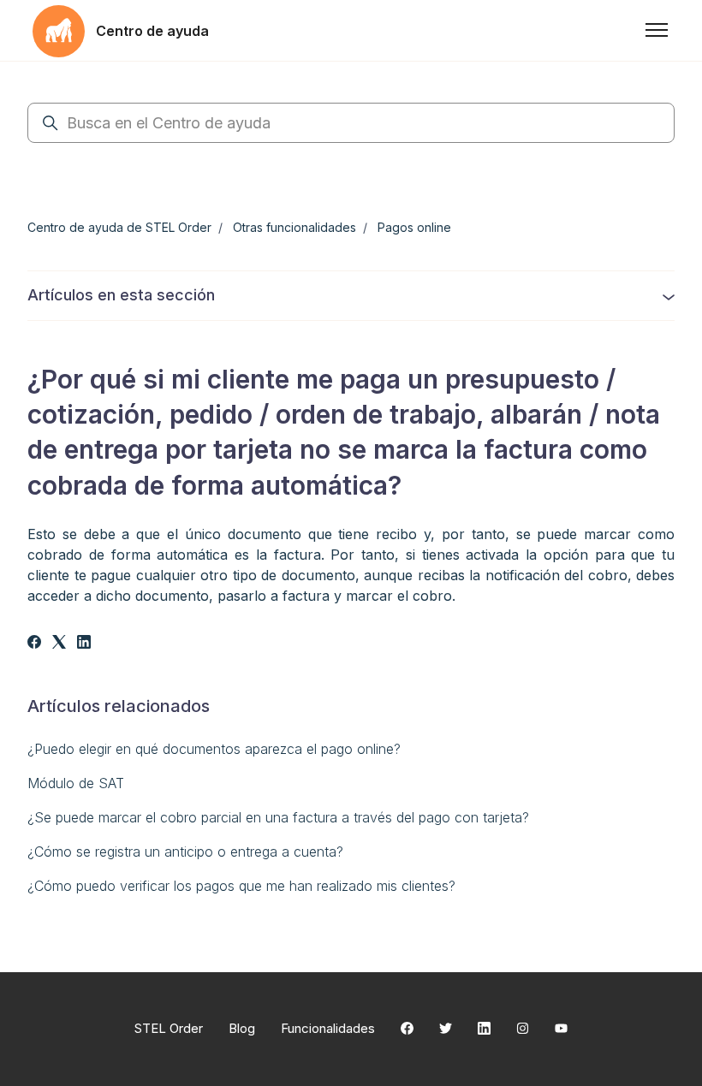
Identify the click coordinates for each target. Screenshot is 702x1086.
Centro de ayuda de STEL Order (119, 227)
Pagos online (414, 227)
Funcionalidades (328, 1028)
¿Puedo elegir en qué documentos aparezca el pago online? (214, 748)
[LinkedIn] (84, 643)
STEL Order (168, 1028)
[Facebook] (34, 643)
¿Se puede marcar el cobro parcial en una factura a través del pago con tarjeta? (278, 817)
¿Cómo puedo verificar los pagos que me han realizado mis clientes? (241, 885)
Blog (242, 1028)
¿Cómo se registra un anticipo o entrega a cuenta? (185, 851)
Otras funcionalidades (294, 227)
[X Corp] (59, 643)
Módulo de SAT (75, 783)
